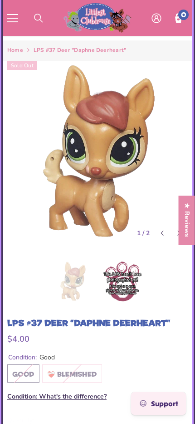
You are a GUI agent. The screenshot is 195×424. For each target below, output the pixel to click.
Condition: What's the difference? (57, 396)
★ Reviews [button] (187, 220)
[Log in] (156, 18)
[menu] (12, 18)
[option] (97, 151)
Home (15, 50)
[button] (162, 233)
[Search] (38, 18)
